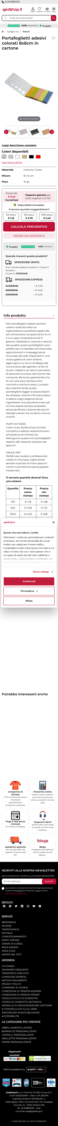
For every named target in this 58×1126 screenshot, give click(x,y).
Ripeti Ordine (10, 940)
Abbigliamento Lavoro (17, 1027)
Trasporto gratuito (15, 973)
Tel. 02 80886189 (25, 1108)
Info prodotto (15, 315)
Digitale (7, 933)
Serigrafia (9, 922)
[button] (12, 162)
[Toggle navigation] (53, 8)
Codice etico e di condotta (20, 998)
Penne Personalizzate (16, 1042)
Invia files (8, 950)
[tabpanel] (29, 441)
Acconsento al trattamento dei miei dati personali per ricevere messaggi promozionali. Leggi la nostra (29, 890)
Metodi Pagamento (14, 980)
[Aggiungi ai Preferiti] (53, 38)
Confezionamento (14, 936)
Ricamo (6, 925)
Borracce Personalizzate (19, 1031)
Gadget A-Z (13, 31)
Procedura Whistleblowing (21, 1012)
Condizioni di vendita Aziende (21, 991)
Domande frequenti (15, 969)
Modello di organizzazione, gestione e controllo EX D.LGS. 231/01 (27, 1007)
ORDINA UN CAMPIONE (27, 235)
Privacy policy (11, 984)
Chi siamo (8, 966)
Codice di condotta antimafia (22, 1001)
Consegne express (14, 976)
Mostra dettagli (41, 571)
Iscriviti (49, 881)
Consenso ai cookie (15, 987)
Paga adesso (10, 947)
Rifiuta (29, 601)
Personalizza (27, 591)
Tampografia (10, 929)
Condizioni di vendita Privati (21, 994)
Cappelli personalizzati (18, 1034)
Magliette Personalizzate (19, 1038)
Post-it (26, 31)
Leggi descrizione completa (19, 145)
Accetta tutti (29, 581)
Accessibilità (10, 1016)
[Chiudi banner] (53, 522)
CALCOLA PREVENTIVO (29, 226)
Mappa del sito (11, 954)
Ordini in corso (12, 943)
